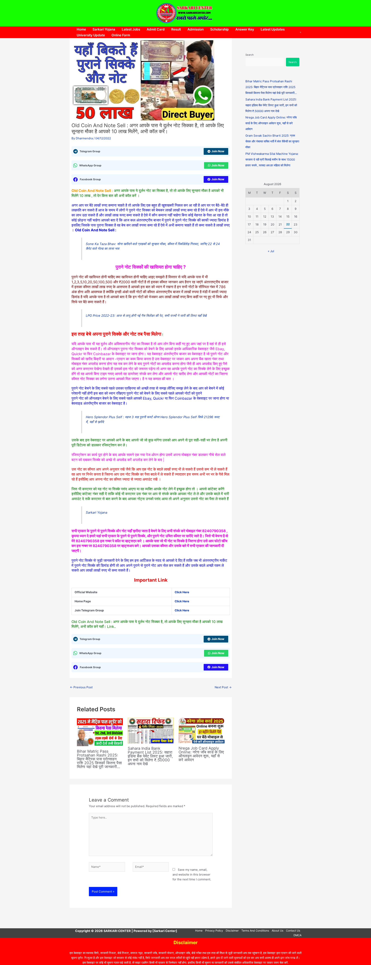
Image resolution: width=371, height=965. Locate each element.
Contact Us (293, 930)
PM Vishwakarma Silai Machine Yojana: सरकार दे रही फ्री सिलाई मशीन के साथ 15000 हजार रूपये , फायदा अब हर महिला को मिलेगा (271, 159)
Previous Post (81, 687)
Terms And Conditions (255, 930)
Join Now (217, 151)
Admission (195, 29)
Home (81, 29)
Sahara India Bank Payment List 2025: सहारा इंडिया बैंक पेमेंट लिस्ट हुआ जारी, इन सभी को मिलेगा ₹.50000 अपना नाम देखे (150, 756)
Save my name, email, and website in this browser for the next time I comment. (192, 874)
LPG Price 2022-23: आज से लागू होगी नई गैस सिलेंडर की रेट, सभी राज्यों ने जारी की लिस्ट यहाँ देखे (146, 315)
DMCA (297, 935)
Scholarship (219, 29)
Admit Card (156, 29)
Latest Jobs (131, 29)
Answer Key (244, 29)
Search (249, 54)
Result (176, 29)
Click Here (182, 601)
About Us (277, 930)
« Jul (271, 251)
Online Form (120, 35)
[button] (300, 32)
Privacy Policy (214, 930)
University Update (91, 35)
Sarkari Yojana (104, 29)
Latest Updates (273, 29)
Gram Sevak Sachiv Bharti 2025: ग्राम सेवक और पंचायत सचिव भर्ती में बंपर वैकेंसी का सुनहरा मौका (272, 141)
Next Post (223, 687)
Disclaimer (232, 930)
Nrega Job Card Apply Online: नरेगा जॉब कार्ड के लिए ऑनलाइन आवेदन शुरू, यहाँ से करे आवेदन (201, 754)
